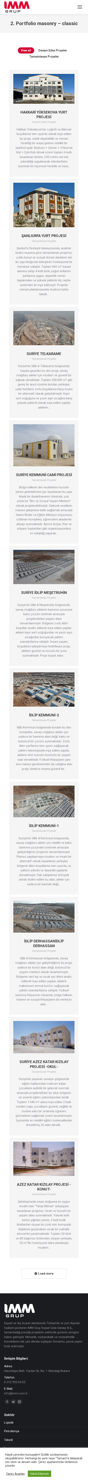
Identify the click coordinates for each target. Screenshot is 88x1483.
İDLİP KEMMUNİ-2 (44, 715)
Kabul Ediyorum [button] (39, 1473)
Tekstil (8, 1440)
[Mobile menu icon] (80, 7)
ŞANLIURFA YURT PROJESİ (43, 236)
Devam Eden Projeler (52, 50)
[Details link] (49, 89)
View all (26, 50)
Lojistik (9, 1422)
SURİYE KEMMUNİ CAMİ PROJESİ (44, 475)
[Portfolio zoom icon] (39, 89)
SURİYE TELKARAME (44, 354)
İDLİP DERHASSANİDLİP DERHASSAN (44, 943)
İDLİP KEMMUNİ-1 (44, 826)
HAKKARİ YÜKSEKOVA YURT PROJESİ (43, 114)
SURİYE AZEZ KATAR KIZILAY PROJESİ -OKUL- (44, 1064)
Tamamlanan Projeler (44, 56)
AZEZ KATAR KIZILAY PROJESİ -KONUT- (44, 1186)
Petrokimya (11, 1431)
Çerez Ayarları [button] (15, 1474)
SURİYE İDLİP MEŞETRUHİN (44, 592)
